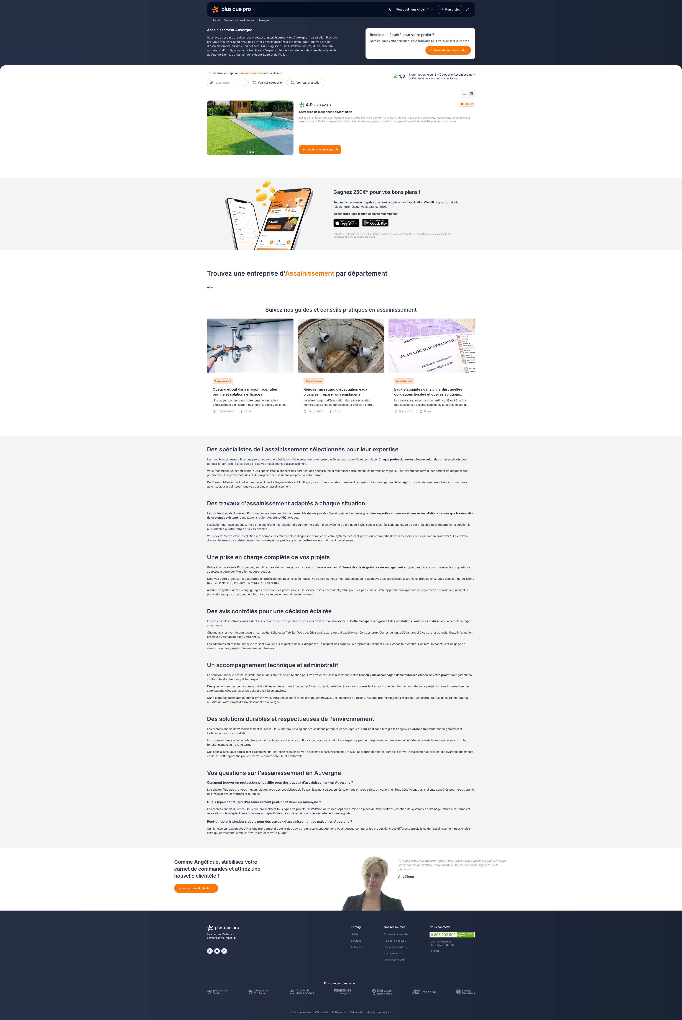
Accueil (216, 20)
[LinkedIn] (224, 951)
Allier (210, 287)
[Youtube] (217, 951)
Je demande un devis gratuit (448, 50)
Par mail (434, 950)
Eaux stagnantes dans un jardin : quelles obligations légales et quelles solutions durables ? (428, 394)
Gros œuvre (230, 20)
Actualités (356, 947)
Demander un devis (395, 947)
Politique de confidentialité (347, 1012)
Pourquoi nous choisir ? (412, 9)
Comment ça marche (396, 934)
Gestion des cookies (379, 1012)
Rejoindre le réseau (395, 940)
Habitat (355, 934)
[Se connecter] (467, 9)
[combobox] (228, 82)
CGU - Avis (321, 1012)
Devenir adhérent (394, 959)
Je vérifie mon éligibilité (194, 888)
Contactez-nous (393, 953)
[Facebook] (210, 951)
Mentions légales (301, 1012)
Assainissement (247, 20)
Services (356, 940)
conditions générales (364, 236)
